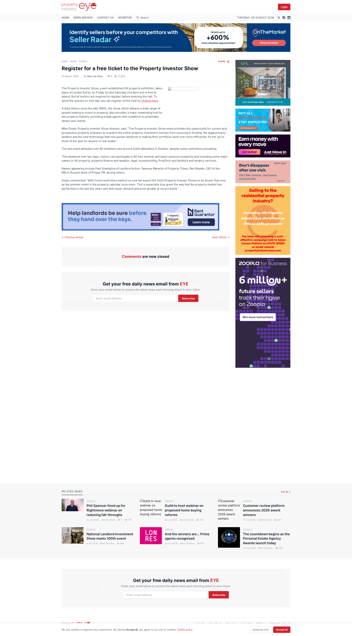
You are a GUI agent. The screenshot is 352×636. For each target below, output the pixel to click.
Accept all (281, 629)
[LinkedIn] (288, 17)
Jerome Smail (107, 519)
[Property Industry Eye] (79, 7)
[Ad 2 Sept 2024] (262, 220)
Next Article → (221, 237)
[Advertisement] (262, 423)
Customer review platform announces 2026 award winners (264, 510)
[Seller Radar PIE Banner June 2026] (176, 37)
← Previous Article (72, 237)
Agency (169, 529)
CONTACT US (105, 17)
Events (83, 61)
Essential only (261, 629)
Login (284, 6)
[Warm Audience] (262, 171)
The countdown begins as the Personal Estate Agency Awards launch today (266, 538)
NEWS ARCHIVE (83, 17)
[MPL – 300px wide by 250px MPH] (262, 83)
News (73, 61)
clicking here (149, 100)
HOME (65, 17)
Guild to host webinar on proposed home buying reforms (184, 510)
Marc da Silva (94, 76)
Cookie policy (184, 629)
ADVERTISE (125, 17)
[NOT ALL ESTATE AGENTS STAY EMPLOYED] (262, 120)
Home (65, 61)
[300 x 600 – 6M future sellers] (262, 313)
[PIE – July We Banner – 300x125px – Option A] (262, 145)
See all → (285, 491)
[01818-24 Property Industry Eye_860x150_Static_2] (146, 217)
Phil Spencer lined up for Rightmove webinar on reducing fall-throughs (106, 510)
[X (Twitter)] (278, 17)
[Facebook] (283, 17)
